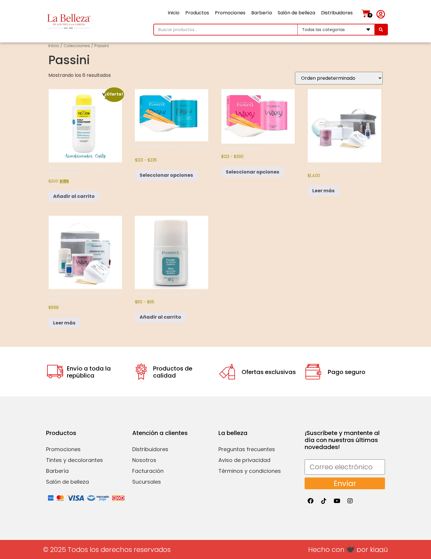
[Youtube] (337, 501)
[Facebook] (310, 501)
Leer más (323, 190)
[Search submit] (380, 29)
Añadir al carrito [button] (74, 196)
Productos (197, 13)
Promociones (230, 13)
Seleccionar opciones (166, 175)
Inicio (173, 13)
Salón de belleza (296, 13)
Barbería (261, 13)
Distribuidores (337, 13)
